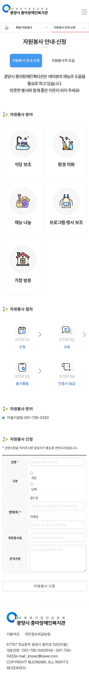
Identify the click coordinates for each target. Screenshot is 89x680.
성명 (15, 462)
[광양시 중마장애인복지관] (25, 11)
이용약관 (13, 634)
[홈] (6, 27)
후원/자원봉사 (24, 27)
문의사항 (15, 558)
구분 (15, 481)
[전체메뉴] (84, 12)
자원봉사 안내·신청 (64, 27)
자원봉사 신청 (44, 586)
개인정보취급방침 (37, 634)
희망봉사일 (15, 538)
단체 (34, 489)
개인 (34, 478)
